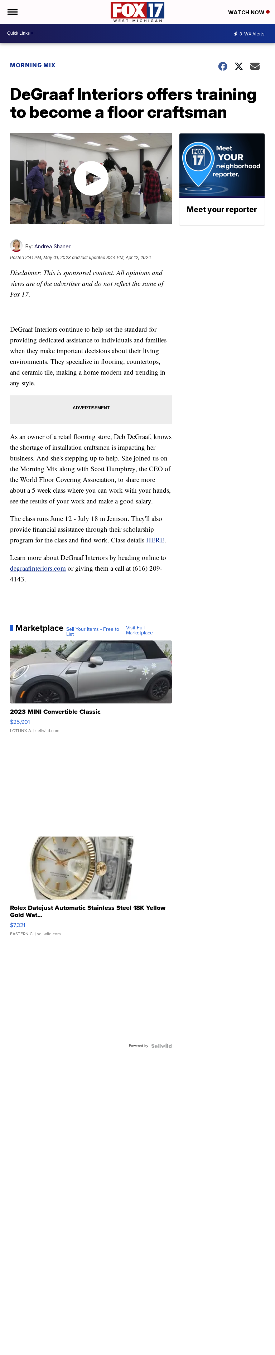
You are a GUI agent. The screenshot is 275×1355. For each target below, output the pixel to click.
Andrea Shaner (52, 246)
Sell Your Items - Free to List (92, 632)
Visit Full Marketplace (139, 630)
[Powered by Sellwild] (161, 1045)
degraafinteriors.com (38, 568)
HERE (155, 539)
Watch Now (247, 12)
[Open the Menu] (12, 12)
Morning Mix (33, 65)
